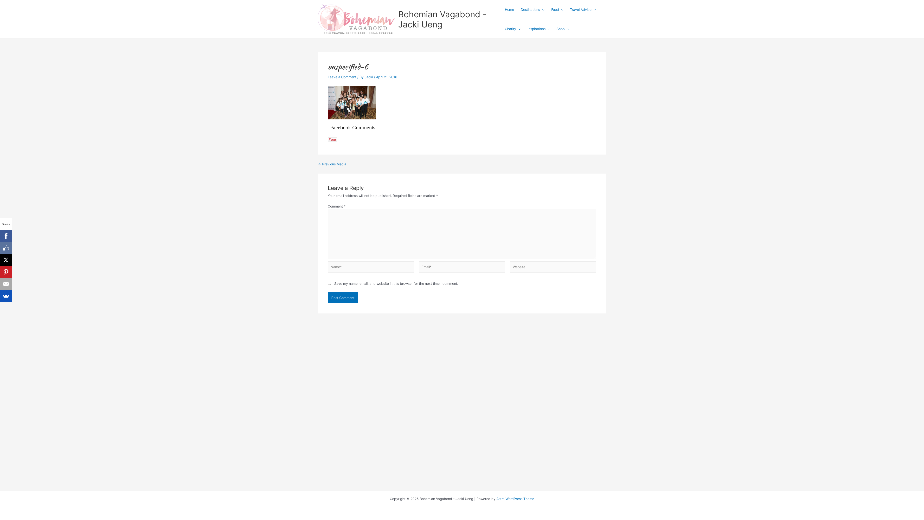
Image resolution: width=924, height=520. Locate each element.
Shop (561, 29)
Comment (337, 206)
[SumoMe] (6, 296)
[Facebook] (6, 236)
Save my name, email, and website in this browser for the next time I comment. (396, 283)
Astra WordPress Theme (515, 499)
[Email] (6, 284)
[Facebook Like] (6, 248)
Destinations (530, 9)
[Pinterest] (6, 272)
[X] (6, 260)
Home (509, 9)
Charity (510, 29)
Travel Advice (580, 9)
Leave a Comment (342, 77)
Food (555, 9)
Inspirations (536, 29)
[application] (542, 9)
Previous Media (332, 164)
